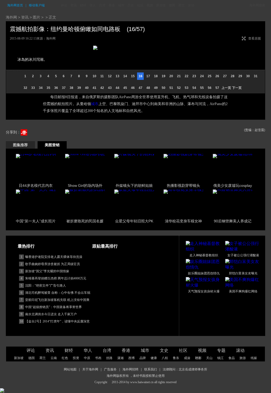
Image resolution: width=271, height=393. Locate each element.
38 (71, 88)
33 (33, 88)
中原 (87, 358)
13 (117, 76)
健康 (154, 358)
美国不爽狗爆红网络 (243, 291)
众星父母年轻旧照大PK (134, 221)
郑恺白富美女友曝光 (243, 273)
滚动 (191, 5)
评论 (64, 5)
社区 (140, 5)
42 (102, 88)
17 (148, 76)
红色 (65, 358)
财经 (83, 5)
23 (194, 76)
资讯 (73, 5)
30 (248, 76)
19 (163, 76)
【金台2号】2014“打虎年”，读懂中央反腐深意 (57, 321)
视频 (150, 5)
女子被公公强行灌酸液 (243, 255)
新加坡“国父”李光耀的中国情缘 (47, 271)
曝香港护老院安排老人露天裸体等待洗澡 (53, 257)
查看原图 (254, 38)
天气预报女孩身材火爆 (204, 291)
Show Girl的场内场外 (85, 185)
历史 (131, 5)
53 (186, 88)
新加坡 (161, 5)
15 (133, 76)
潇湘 (120, 358)
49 (156, 88)
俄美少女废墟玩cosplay (232, 185)
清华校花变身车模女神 (183, 221)
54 (194, 88)
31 (256, 76)
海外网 (11, 17)
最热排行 (26, 246)
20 (171, 76)
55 (202, 88)
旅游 (243, 358)
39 (79, 88)
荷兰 (181, 5)
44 (117, 88)
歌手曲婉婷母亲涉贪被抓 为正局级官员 (52, 264)
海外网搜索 (257, 5)
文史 (164, 350)
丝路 (109, 358)
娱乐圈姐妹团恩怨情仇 (204, 273)
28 (232, 76)
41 (94, 88)
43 (110, 88)
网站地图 (70, 369)
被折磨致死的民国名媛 (84, 221)
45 (125, 88)
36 (56, 88)
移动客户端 (37, 5)
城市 (121, 5)
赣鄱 (198, 358)
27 (225, 76)
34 (41, 88)
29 (240, 76)
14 (125, 76)
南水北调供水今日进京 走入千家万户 (51, 314)
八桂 (165, 358)
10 (94, 76)
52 (179, 88)
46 (133, 88)
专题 (221, 350)
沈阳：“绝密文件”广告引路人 (45, 285)
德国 (172, 5)
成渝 (187, 358)
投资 (76, 358)
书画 (98, 358)
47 (140, 88)
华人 (92, 5)
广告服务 (110, 369)
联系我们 (150, 369)
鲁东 (176, 358)
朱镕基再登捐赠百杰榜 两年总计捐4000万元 (55, 278)
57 (217, 88)
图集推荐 (20, 145)
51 (171, 88)
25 (209, 76)
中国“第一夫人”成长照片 (36, 221)
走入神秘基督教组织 (203, 255)
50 (163, 88)
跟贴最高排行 (105, 246)
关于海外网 (90, 369)
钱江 (220, 358)
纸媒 (254, 358)
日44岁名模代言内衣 (36, 185)
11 (102, 76)
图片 (36, 17)
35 (48, 88)
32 (25, 88)
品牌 (142, 358)
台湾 (102, 5)
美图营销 (52, 145)
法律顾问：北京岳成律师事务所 (185, 369)
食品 (231, 358)
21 (179, 76)
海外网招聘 (130, 369)
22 (186, 76)
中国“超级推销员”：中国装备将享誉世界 (53, 307)
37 (64, 88)
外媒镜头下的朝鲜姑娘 (134, 185)
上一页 (226, 88)
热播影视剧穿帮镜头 (183, 185)
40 (87, 88)
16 (140, 76)
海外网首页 (15, 5)
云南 (54, 358)
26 (217, 76)
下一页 (237, 88)
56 (209, 88)
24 (202, 76)
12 (110, 76)
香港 (112, 5)
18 (156, 76)
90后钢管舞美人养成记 (232, 221)
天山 (209, 358)
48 (148, 88)
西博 (131, 358)
